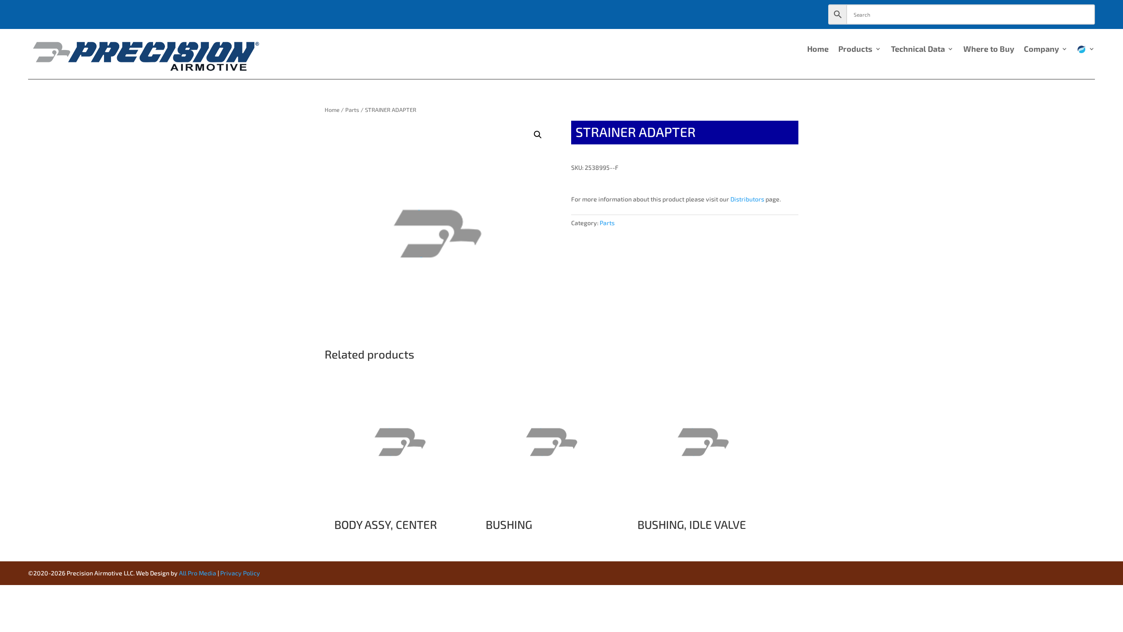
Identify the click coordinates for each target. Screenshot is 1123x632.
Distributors (747, 199)
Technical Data (918, 50)
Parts (352, 109)
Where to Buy (988, 50)
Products (855, 50)
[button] (538, 135)
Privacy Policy (240, 573)
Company (1041, 50)
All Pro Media (197, 573)
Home (818, 50)
